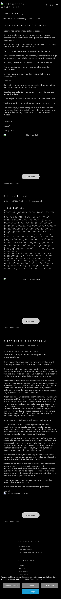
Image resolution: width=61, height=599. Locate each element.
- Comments (32, 18)
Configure (30, 586)
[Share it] (39, 18)
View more (30, 176)
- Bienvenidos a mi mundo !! (30, 552)
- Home (21, 565)
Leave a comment (11, 182)
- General (22, 568)
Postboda (22, 201)
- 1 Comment (30, 345)
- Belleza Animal (25, 549)
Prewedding (21, 18)
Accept (32, 592)
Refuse (50, 586)
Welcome (20, 345)
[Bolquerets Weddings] (15, 5)
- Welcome (23, 571)
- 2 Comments (32, 201)
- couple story (24, 546)
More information (11, 586)
